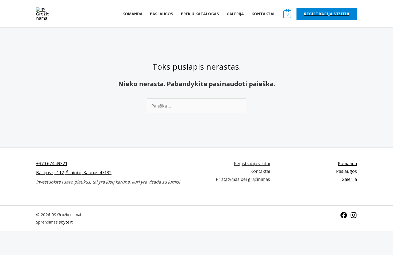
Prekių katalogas (200, 13)
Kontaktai (263, 13)
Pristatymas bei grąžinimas (243, 179)
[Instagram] (353, 215)
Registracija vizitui (252, 163)
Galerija (235, 13)
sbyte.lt (66, 222)
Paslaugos (161, 13)
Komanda (132, 13)
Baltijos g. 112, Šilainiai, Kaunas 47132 (73, 173)
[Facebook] (343, 215)
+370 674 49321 (51, 163)
